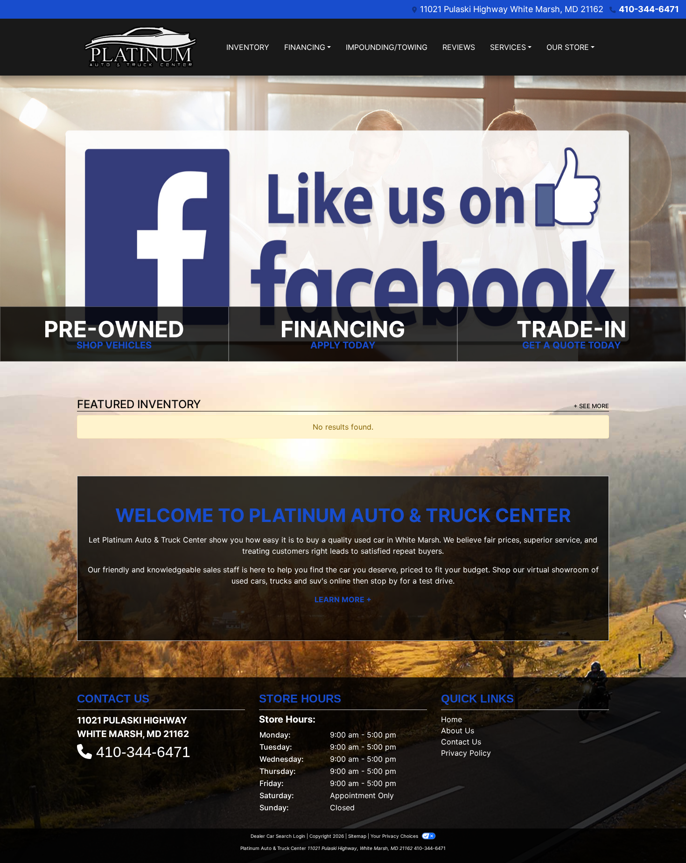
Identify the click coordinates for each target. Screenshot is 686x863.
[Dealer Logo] (140, 47)
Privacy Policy (466, 753)
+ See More (591, 406)
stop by (384, 580)
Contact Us (461, 741)
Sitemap (357, 836)
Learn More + (343, 599)
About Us (457, 730)
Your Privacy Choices (395, 836)
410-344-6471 (649, 9)
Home (451, 719)
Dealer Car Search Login (278, 836)
